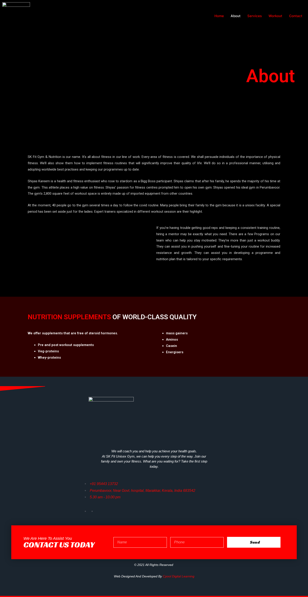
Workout (275, 16)
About (236, 16)
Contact (295, 16)
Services (254, 16)
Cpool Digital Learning (178, 576)
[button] (90, 259)
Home (219, 16)
